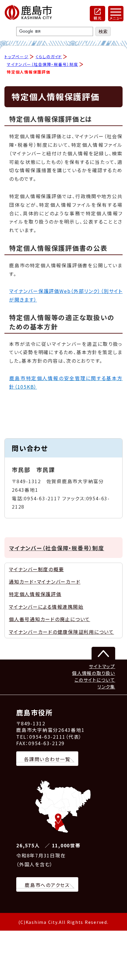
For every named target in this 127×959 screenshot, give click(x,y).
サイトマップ (102, 666)
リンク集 (106, 686)
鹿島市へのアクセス (47, 884)
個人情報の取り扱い (93, 673)
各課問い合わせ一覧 (47, 759)
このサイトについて (94, 680)
